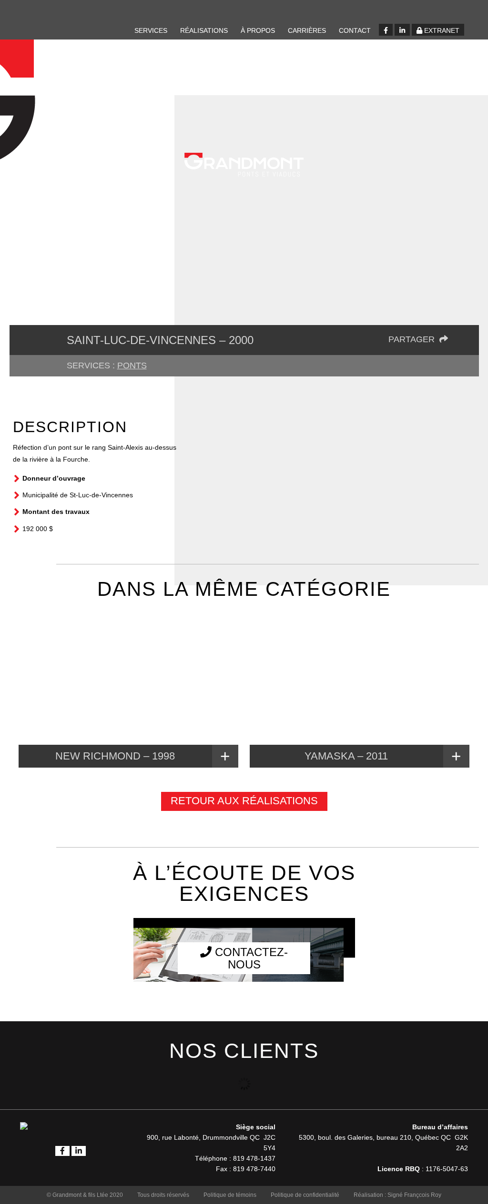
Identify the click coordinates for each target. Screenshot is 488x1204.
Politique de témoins (229, 1195)
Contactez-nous (250, 958)
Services (150, 30)
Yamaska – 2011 (346, 756)
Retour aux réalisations (244, 801)
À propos (258, 30)
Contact (355, 30)
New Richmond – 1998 (115, 756)
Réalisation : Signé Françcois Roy (397, 1195)
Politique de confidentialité (305, 1195)
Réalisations (204, 30)
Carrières (307, 30)
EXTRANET (440, 30)
